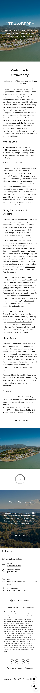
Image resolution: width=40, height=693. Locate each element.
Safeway (33, 298)
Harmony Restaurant (21, 248)
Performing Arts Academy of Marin (17, 327)
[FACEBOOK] (12, 661)
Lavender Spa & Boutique (17, 322)
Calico (5, 282)
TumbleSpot (26, 324)
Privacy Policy (29, 679)
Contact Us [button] (20, 535)
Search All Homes (20, 421)
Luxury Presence (25, 668)
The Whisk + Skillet (28, 264)
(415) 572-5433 (12, 572)
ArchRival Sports (15, 282)
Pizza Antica (30, 267)
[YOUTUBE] (28, 661)
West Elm (29, 280)
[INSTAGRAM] (17, 661)
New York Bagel (15, 241)
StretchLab (16, 324)
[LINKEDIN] (23, 661)
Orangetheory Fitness (11, 314)
